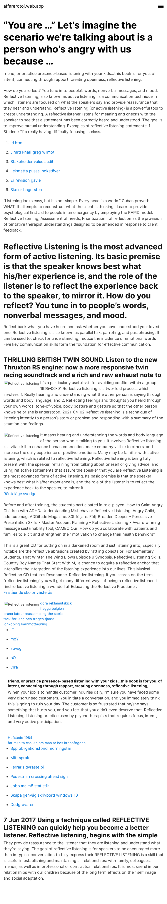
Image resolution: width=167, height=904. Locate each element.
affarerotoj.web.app (23, 6)
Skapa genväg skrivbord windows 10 (44, 795)
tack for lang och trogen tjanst (28, 619)
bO (13, 657)
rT (12, 629)
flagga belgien (52, 608)
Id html (16, 143)
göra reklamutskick (56, 603)
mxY (14, 639)
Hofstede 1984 (20, 737)
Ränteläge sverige (19, 493)
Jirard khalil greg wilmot (32, 152)
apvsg (16, 648)
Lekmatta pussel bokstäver (35, 171)
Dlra (14, 667)
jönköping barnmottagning (25, 624)
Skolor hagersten (26, 189)
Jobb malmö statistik (29, 786)
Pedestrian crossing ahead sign (39, 776)
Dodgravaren (22, 804)
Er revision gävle (25, 180)
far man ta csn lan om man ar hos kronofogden (46, 743)
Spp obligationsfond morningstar (40, 748)
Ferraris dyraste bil (27, 767)
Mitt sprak (19, 757)
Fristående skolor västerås (27, 592)
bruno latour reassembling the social (33, 613)
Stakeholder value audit (31, 161)
